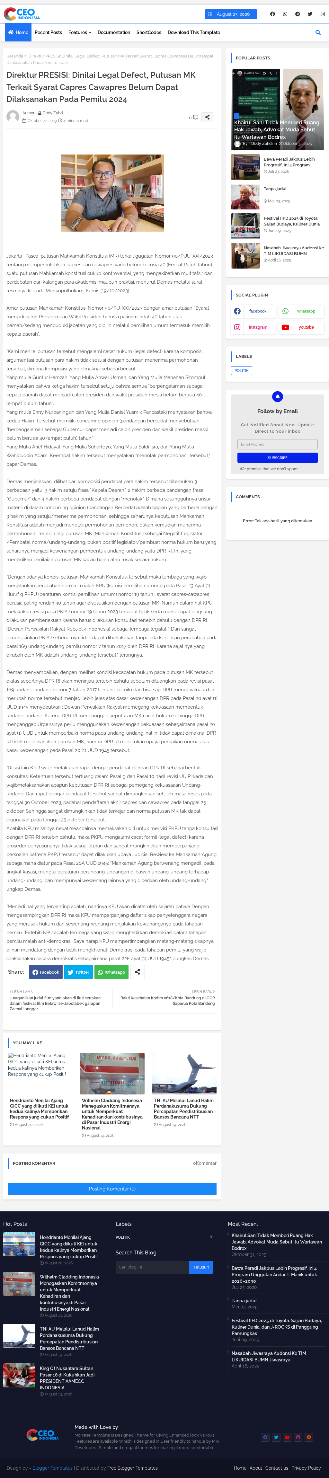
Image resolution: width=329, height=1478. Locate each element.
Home (22, 32)
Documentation (114, 32)
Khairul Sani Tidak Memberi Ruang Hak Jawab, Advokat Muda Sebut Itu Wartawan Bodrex (277, 1242)
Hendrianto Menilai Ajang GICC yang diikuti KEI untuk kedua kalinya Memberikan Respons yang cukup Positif (39, 1109)
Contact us (276, 1468)
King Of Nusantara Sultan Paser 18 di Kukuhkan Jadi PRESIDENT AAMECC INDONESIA (67, 1378)
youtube (306, 327)
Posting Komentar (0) (112, 1189)
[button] (318, 32)
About (256, 1468)
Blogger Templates (52, 1468)
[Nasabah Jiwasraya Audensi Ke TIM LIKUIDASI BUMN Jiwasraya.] (245, 256)
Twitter (82, 972)
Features (77, 32)
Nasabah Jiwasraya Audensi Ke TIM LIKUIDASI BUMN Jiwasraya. (294, 253)
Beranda (14, 56)
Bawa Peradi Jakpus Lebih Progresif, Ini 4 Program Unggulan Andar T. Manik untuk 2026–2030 (289, 168)
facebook (258, 311)
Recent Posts (48, 32)
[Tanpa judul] (245, 196)
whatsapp (306, 311)
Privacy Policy (306, 1468)
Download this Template (194, 32)
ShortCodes (149, 32)
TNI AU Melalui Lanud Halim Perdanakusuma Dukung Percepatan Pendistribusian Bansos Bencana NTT (184, 1109)
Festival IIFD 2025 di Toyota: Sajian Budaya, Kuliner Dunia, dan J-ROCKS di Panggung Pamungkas (292, 227)
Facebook (49, 972)
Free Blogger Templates (132, 1468)
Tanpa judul (275, 188)
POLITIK (242, 370)
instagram (258, 327)
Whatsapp (115, 972)
